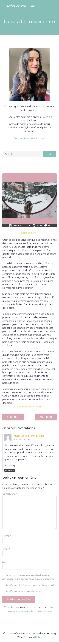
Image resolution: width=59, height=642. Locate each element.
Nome (6, 535)
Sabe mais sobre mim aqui (29, 138)
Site (4, 562)
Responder (9, 470)
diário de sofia (29, 232)
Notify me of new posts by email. (24, 591)
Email (6, 548)
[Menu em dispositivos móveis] (50, 6)
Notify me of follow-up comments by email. (30, 585)
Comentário (9, 493)
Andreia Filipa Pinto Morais (29, 436)
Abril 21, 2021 (21, 225)
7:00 (39, 225)
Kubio (38, 637)
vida (38, 406)
